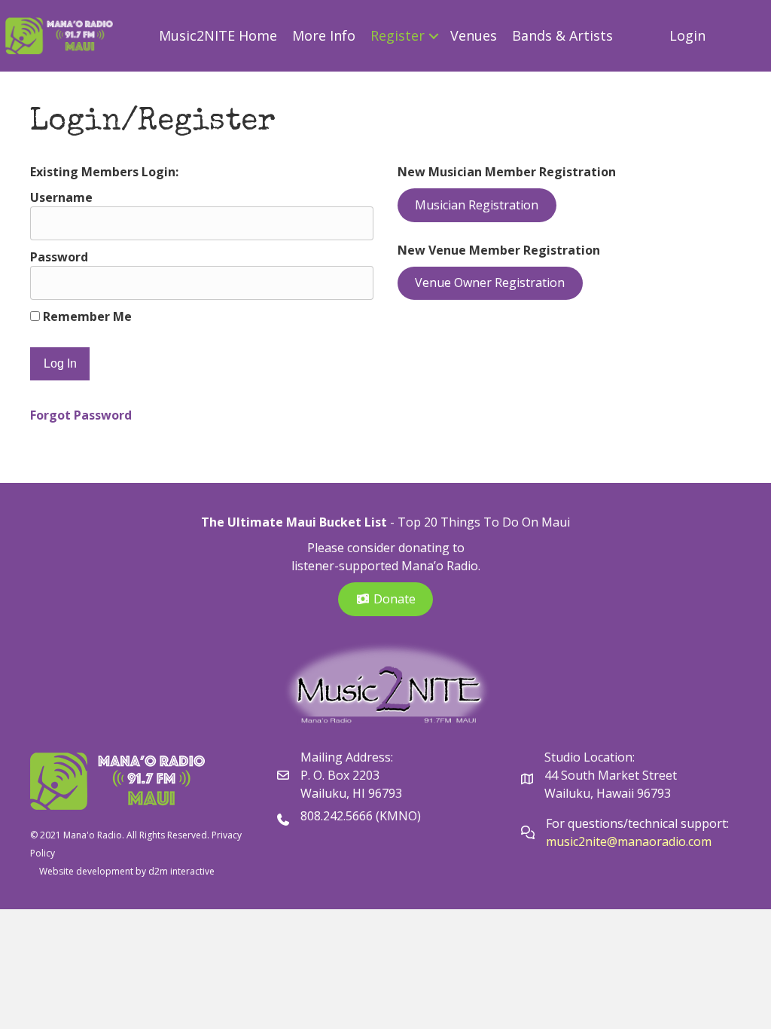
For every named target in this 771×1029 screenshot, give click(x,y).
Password (59, 257)
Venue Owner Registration (490, 282)
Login (687, 35)
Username (61, 197)
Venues (473, 35)
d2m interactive (181, 871)
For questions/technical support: (639, 823)
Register (397, 35)
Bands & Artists (562, 35)
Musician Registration (476, 205)
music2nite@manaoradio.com (629, 841)
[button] (433, 35)
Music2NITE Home (218, 35)
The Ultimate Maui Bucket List (294, 522)
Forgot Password (81, 415)
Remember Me (86, 316)
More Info (323, 35)
